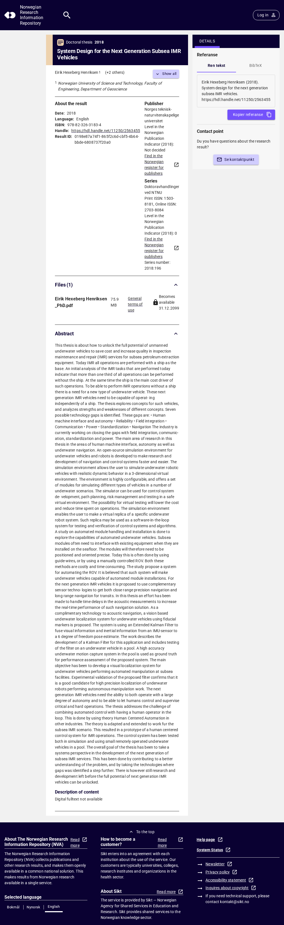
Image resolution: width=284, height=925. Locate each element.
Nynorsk (33, 907)
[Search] (67, 15)
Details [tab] (207, 41)
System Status (210, 850)
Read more (75, 842)
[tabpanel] (236, 91)
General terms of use (135, 302)
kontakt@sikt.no (234, 901)
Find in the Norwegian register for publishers (154, 165)
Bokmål (13, 907)
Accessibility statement (226, 880)
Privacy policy (218, 872)
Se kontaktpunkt (239, 159)
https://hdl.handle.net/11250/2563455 (105, 130)
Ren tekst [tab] (216, 65)
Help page (206, 839)
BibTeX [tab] (255, 65)
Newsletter (215, 864)
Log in (262, 15)
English (54, 906)
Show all (169, 74)
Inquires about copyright (227, 888)
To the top (145, 832)
